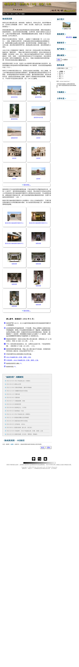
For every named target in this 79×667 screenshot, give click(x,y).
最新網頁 (61, 34)
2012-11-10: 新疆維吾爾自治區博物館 (18, 417)
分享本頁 (61, 98)
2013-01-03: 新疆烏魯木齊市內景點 (17, 421)
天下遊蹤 (22, 14)
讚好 (48, 447)
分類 (16, 14)
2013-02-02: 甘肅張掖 (13, 397)
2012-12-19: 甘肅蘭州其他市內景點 (17, 390)
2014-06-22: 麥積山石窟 (14, 384)
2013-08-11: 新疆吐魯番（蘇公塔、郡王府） (20, 427)
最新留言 (61, 43)
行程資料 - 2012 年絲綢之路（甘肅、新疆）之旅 (22, 360)
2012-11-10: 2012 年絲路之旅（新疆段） (19, 414)
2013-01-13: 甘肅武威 (13, 394)
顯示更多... (27, 185)
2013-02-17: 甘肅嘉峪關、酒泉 (16, 401)
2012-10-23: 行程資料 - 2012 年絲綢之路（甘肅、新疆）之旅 (25, 431)
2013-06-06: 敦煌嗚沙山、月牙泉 (16, 407)
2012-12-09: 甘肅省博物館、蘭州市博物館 (19, 387)
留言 (12, 14)
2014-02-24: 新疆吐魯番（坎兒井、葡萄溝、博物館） (22, 434)
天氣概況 (61, 92)
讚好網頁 (61, 55)
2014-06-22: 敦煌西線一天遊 (15, 411)
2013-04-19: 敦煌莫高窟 (14, 404)
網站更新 (71, 37)
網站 (4, 14)
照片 (8, 14)
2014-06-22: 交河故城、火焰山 (16, 424)
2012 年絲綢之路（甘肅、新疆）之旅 (18, 357)
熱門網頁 (61, 49)
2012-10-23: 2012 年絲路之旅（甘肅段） (19, 380)
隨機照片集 (67, 28)
